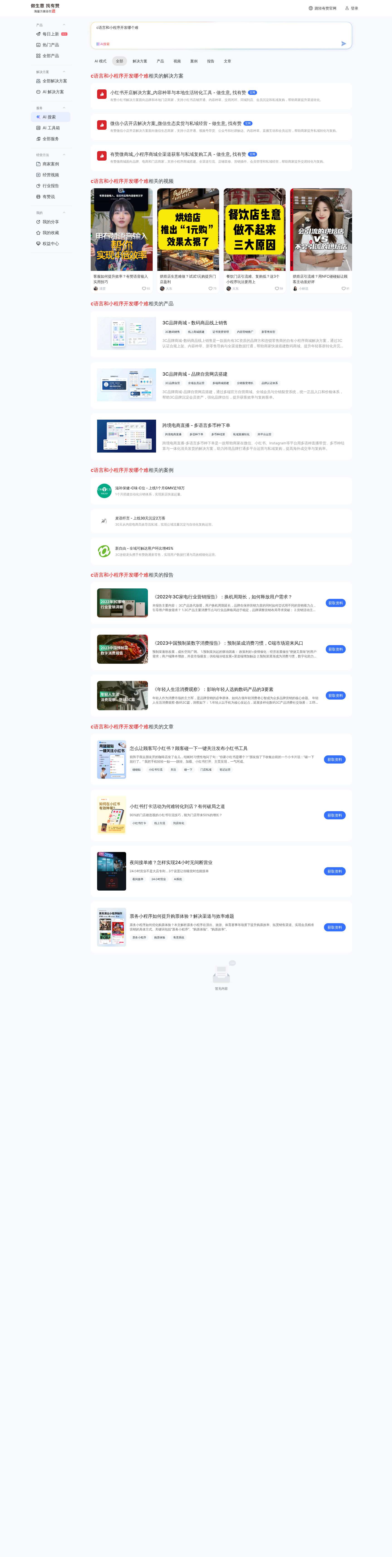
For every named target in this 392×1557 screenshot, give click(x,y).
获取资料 (335, 603)
